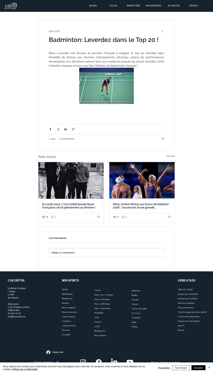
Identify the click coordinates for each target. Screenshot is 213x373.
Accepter (198, 367)
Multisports (99, 331)
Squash (135, 300)
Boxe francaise (69, 312)
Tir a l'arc (136, 313)
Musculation (100, 335)
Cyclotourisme (69, 326)
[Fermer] (209, 368)
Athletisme (67, 294)
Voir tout (170, 156)
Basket (65, 303)
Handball (98, 313)
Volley (134, 327)
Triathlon (136, 318)
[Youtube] (130, 362)
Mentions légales (186, 303)
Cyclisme (66, 321)
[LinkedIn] (114, 362)
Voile (134, 322)
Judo (96, 317)
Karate (97, 322)
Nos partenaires (186, 308)
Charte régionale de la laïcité (192, 312)
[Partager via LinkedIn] (65, 129)
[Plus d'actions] (162, 31)
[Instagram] (83, 362)
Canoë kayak (68, 317)
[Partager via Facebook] (50, 129)
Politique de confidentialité (25, 369)
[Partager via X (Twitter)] (57, 129)
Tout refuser (181, 367)
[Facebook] (99, 362)
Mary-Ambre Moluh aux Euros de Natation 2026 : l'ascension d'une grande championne (141, 206)
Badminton (67, 298)
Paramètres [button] (164, 367)
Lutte (97, 326)
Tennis (135, 304)
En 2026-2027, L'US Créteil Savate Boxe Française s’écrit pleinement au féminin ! (68, 206)
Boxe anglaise (69, 308)
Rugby (135, 295)
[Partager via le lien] (73, 129)
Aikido (65, 289)
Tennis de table (139, 309)
